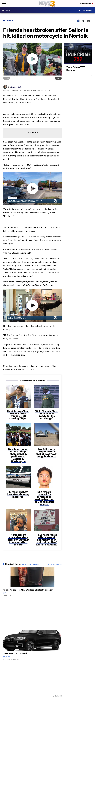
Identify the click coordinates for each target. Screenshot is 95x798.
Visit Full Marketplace (54, 564)
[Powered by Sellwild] (58, 696)
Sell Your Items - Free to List (31, 564)
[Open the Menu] (4, 3)
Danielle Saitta (16, 87)
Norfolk (8, 20)
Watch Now (86, 4)
